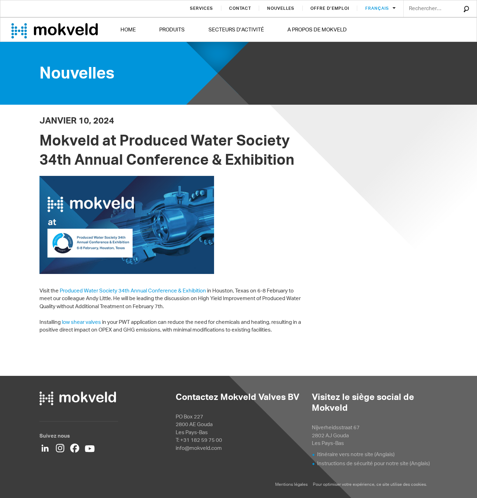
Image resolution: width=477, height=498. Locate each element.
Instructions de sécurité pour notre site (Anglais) (373, 463)
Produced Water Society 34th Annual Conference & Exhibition (133, 290)
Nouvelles (281, 8)
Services (201, 8)
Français (377, 8)
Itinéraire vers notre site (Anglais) (356, 454)
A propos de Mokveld (317, 29)
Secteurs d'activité (236, 29)
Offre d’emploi (329, 8)
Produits (172, 29)
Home (128, 29)
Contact (240, 8)
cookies (418, 484)
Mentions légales (291, 484)
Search (466, 9)
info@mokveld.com (199, 448)
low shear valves (81, 322)
